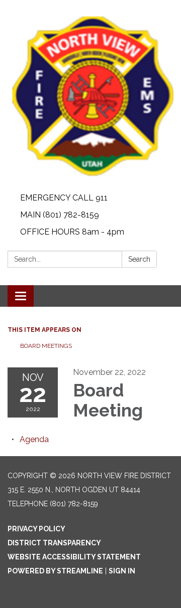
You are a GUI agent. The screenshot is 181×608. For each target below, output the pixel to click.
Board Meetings (46, 345)
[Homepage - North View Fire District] (90, 94)
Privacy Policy (36, 529)
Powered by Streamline (55, 571)
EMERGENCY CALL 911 (64, 197)
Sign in (122, 571)
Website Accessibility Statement (74, 557)
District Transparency (54, 543)
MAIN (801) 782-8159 (59, 215)
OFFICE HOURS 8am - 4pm (72, 232)
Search (139, 259)
